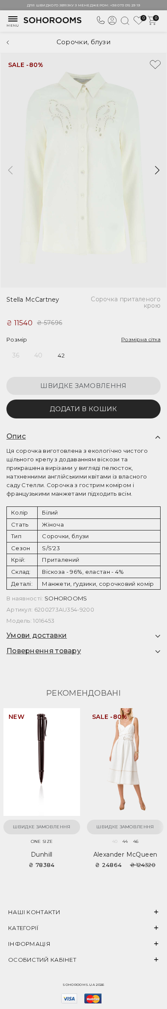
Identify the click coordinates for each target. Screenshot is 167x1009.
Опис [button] (16, 436)
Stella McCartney (33, 299)
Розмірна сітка (141, 339)
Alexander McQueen (125, 854)
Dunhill (42, 854)
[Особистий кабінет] (112, 23)
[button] (157, 170)
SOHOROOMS (66, 598)
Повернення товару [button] (43, 651)
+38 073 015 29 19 (125, 5)
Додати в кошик (83, 409)
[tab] (83, 436)
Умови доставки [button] (36, 635)
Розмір (16, 339)
